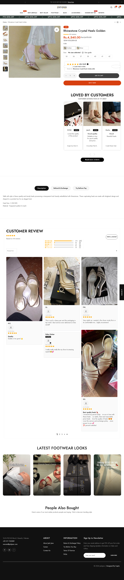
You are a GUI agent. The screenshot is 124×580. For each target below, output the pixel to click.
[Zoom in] (56, 29)
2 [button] (59, 434)
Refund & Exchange (61, 188)
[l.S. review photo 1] (62, 281)
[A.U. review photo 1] (24, 289)
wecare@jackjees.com (10, 544)
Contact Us (46, 550)
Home (4, 22)
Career (45, 547)
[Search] (111, 7)
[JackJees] (62, 7)
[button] (25, 2)
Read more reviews (92, 160)
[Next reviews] (116, 66)
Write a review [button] (112, 237)
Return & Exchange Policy (72, 543)
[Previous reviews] (68, 66)
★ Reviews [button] (122, 292)
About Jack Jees (48, 543)
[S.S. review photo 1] (99, 363)
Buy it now (92, 83)
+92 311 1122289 (8, 541)
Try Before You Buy (69, 547)
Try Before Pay (81, 188)
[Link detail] (4, 550)
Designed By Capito (113, 566)
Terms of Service (69, 550)
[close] (122, 2)
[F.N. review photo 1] (99, 281)
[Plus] (74, 75)
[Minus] (66, 75)
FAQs (65, 554)
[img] (24, 333)
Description (41, 188)
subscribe (114, 555)
